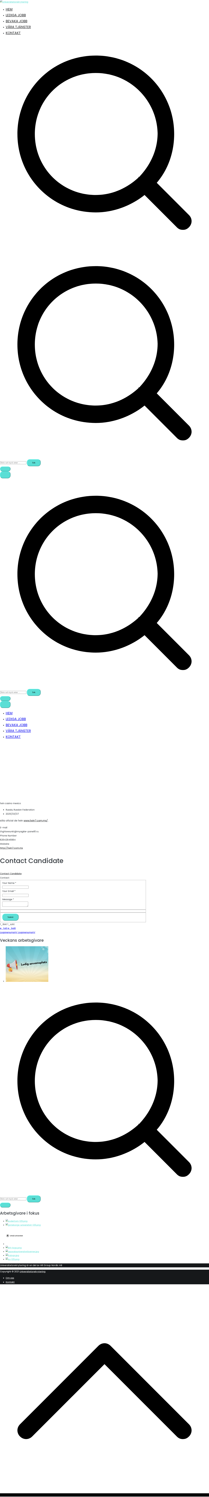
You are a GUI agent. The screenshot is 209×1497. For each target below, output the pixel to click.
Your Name (9, 883)
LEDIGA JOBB (16, 15)
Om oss (10, 1278)
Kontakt (10, 1282)
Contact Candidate (11, 873)
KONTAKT (13, 33)
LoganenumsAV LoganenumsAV (17, 932)
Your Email (8, 891)
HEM (9, 9)
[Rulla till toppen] (104, 1495)
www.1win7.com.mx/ (36, 820)
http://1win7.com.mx (11, 848)
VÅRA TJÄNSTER (18, 27)
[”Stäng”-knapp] (5, 704)
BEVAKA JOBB (16, 21)
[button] (5, 469)
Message (8, 899)
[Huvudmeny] (5, 474)
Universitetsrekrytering (32, 1271)
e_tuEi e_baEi (8, 928)
